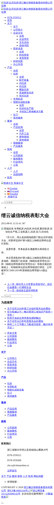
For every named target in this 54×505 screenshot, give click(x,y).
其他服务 (12, 396)
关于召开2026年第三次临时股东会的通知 (28, 308)
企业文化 (12, 361)
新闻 (3, 421)
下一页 (22, 290)
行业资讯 (12, 342)
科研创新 (12, 367)
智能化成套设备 (15, 389)
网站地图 (38, 476)
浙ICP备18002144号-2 (18, 490)
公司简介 (12, 358)
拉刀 (9, 393)
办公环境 (12, 371)
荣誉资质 (12, 364)
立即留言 (12, 470)
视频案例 (12, 412)
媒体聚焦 (12, 339)
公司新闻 (12, 336)
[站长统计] (7, 497)
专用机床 (12, 386)
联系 (30, 476)
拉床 (9, 383)
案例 (3, 402)
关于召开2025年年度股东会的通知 (25, 321)
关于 (3, 352)
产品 (3, 377)
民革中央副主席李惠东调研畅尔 (24, 318)
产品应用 (12, 409)
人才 (25, 476)
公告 (9, 345)
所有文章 (12, 333)
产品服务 (12, 415)
